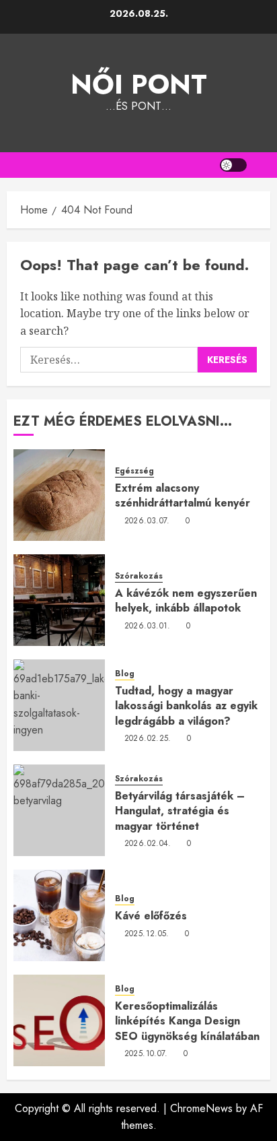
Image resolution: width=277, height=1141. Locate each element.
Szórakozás (139, 576)
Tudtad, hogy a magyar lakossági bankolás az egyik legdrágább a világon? (186, 706)
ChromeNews (201, 1108)
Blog (124, 674)
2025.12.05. (146, 934)
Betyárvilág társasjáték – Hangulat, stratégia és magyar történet (180, 811)
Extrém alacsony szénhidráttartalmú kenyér (182, 495)
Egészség (134, 471)
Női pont (139, 84)
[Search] (261, 165)
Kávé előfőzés (151, 915)
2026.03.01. (147, 626)
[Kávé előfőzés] (59, 915)
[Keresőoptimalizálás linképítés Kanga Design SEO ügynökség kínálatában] (59, 1020)
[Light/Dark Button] (233, 165)
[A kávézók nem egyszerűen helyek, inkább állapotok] (59, 600)
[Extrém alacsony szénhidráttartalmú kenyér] (59, 495)
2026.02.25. (147, 739)
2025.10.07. (146, 1054)
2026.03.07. (147, 521)
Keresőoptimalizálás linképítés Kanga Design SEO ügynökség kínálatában (187, 1021)
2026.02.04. (147, 844)
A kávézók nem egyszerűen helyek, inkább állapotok (186, 600)
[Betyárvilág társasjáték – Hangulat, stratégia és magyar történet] (59, 810)
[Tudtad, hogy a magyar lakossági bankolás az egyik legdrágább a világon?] (59, 705)
